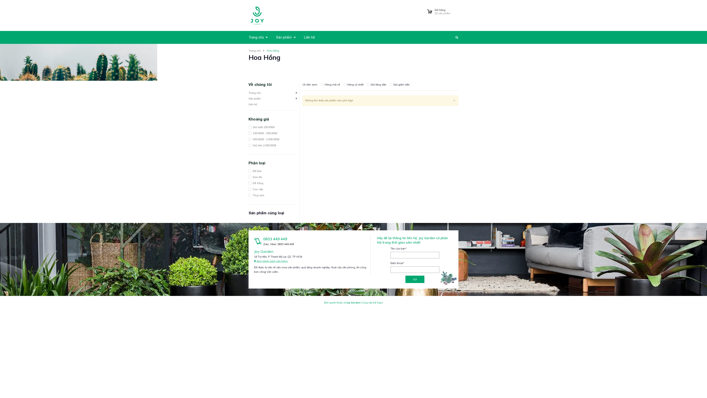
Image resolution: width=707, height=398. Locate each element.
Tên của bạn (399, 248)
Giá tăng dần (378, 84)
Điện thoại (397, 263)
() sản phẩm (442, 11)
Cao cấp (257, 189)
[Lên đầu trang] (595, 389)
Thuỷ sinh (258, 195)
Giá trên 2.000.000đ (264, 145)
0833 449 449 (275, 239)
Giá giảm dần (401, 84)
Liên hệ (253, 104)
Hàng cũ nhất (355, 84)
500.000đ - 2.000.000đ (265, 139)
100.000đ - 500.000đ (264, 133)
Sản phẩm (255, 98)
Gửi (415, 279)
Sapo (380, 302)
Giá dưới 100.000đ (263, 127)
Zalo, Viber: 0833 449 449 (278, 244)
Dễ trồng (257, 183)
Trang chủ (255, 93)
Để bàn (257, 171)
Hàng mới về (332, 84)
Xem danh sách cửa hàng (272, 261)
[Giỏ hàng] (429, 11)
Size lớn (257, 177)
